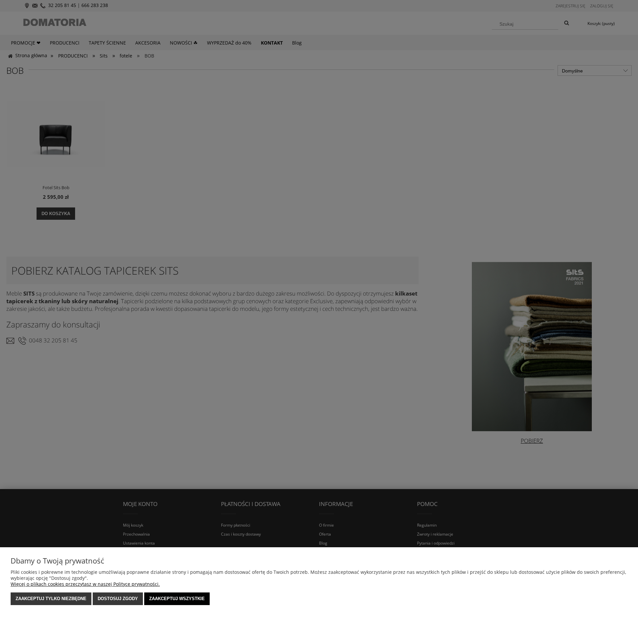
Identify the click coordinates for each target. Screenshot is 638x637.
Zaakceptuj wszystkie (177, 598)
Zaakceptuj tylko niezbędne (51, 598)
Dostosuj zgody (118, 598)
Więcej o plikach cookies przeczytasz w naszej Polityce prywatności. (85, 584)
